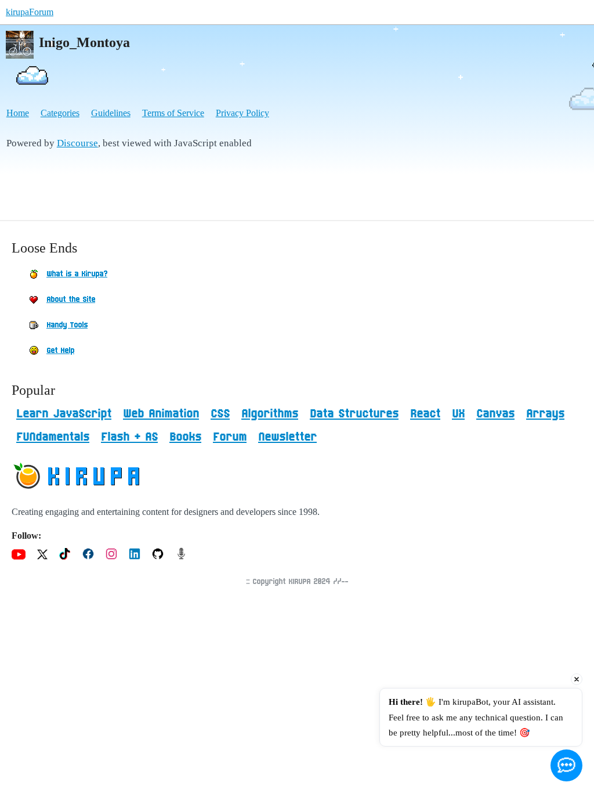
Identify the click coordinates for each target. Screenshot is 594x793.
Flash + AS (129, 437)
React (425, 414)
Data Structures (354, 414)
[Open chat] (566, 765)
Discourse (77, 143)
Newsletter (287, 437)
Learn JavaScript (63, 414)
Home (17, 113)
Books (185, 437)
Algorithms (269, 414)
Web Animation (161, 414)
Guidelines (111, 113)
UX (458, 414)
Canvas (495, 414)
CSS (220, 414)
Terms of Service (173, 113)
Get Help (60, 350)
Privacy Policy (242, 113)
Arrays (545, 414)
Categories (60, 113)
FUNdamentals (52, 437)
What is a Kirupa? (76, 274)
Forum (230, 437)
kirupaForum (29, 12)
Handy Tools (67, 325)
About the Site (70, 299)
